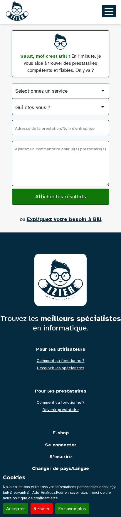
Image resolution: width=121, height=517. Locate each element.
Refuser (42, 508)
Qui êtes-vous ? (32, 107)
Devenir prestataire (61, 410)
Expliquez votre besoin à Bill (64, 219)
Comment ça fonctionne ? (61, 361)
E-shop (61, 433)
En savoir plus (72, 508)
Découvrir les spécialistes (60, 368)
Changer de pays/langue (60, 468)
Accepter (15, 508)
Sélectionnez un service (41, 91)
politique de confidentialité (35, 498)
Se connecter (60, 445)
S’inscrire (60, 457)
